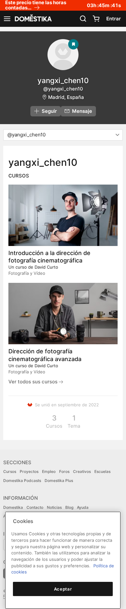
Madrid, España (66, 97)
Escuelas (102, 471)
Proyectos (29, 471)
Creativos (82, 471)
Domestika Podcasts (22, 480)
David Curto (46, 267)
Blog (69, 507)
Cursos (9, 471)
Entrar (113, 19)
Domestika (13, 507)
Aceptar (63, 589)
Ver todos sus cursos (33, 382)
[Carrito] (96, 19)
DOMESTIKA (33, 19)
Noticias (54, 507)
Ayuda (83, 507)
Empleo (49, 471)
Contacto (34, 507)
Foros (64, 471)
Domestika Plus (59, 480)
